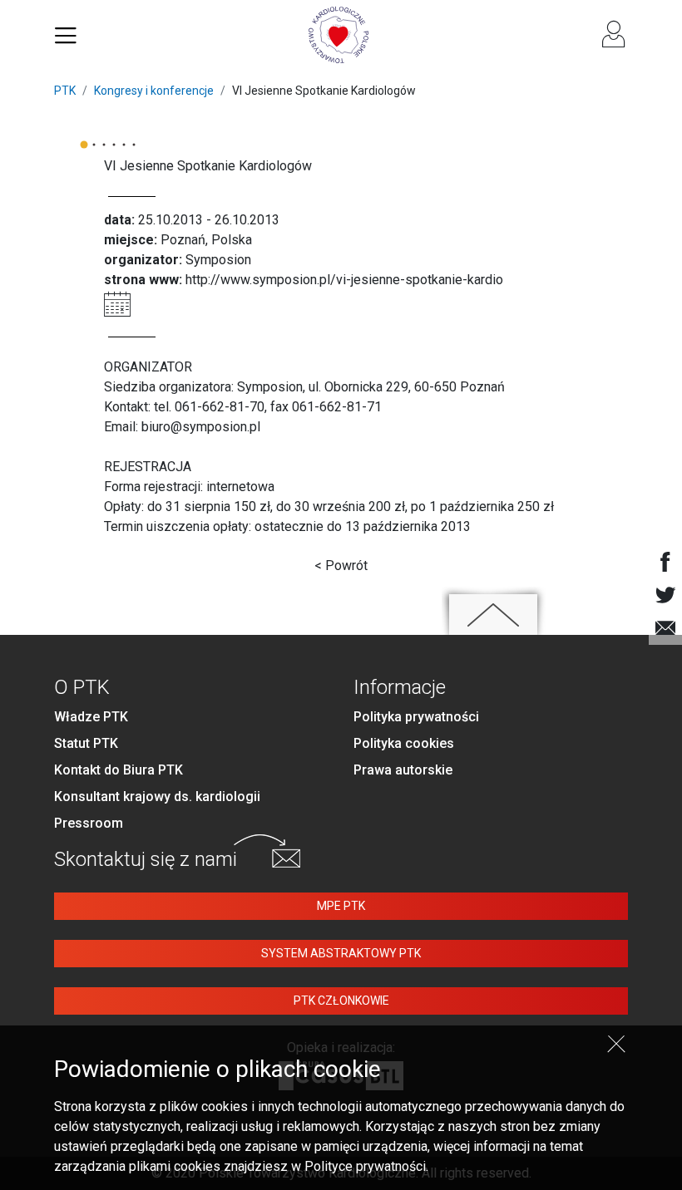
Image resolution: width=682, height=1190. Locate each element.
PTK (65, 90)
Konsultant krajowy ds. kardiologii (157, 796)
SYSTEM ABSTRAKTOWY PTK (341, 953)
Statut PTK (86, 743)
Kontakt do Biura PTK (118, 770)
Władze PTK (91, 717)
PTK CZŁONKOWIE (341, 1000)
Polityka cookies (403, 743)
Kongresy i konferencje (154, 90)
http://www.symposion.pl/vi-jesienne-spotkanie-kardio (344, 280)
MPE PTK (341, 905)
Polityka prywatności (416, 717)
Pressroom (88, 823)
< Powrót (341, 565)
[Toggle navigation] (66, 34)
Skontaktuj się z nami (145, 859)
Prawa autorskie (402, 770)
